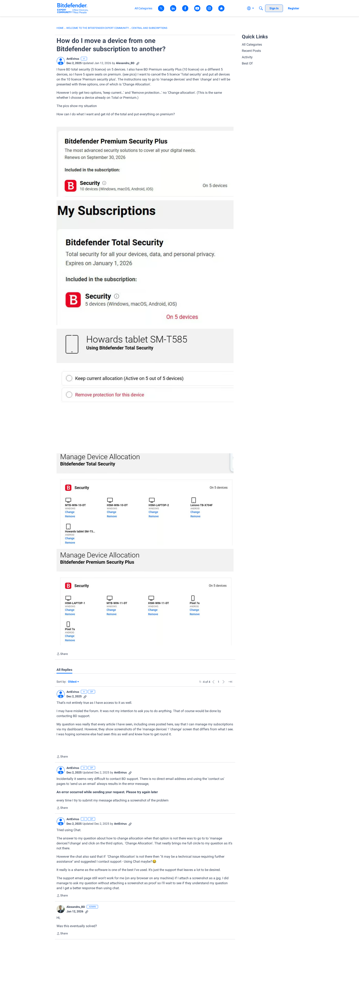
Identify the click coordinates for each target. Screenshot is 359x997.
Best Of (247, 63)
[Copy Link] (137, 63)
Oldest (72, 682)
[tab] (64, 669)
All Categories (252, 44)
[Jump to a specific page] (230, 681)
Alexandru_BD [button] (125, 63)
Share (62, 654)
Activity (247, 57)
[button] (61, 61)
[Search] (261, 8)
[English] (73, 8)
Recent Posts (251, 51)
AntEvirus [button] (72, 58)
